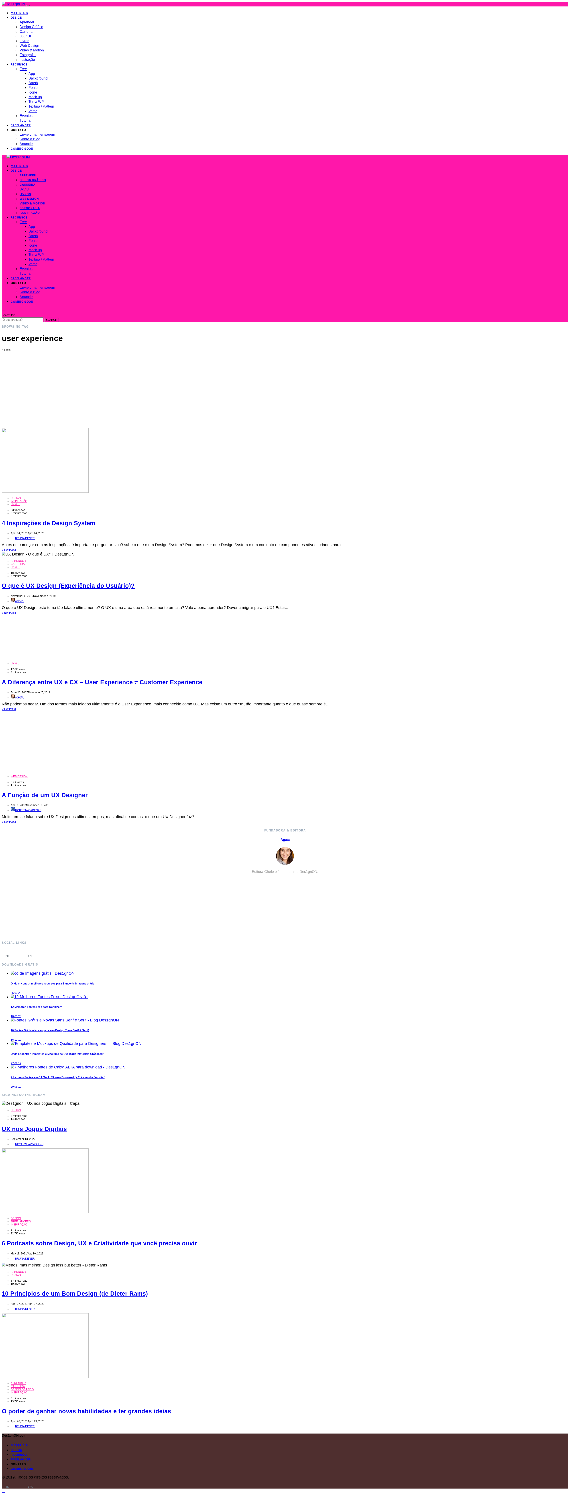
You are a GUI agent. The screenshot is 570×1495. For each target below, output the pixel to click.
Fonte (33, 88)
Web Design (29, 45)
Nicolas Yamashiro (29, 1144)
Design (16, 17)
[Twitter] (42, 953)
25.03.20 (16, 993)
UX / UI (25, 36)
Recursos (19, 64)
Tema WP (36, 102)
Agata (19, 601)
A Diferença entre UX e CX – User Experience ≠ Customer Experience (102, 682)
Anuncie (26, 144)
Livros (24, 41)
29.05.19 (16, 1086)
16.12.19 (16, 1039)
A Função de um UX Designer (45, 795)
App (31, 74)
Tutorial (25, 120)
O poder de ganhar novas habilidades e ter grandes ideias (86, 1411)
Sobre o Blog (30, 139)
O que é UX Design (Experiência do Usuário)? (68, 585)
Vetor (32, 111)
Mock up (35, 97)
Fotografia (28, 55)
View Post (9, 549)
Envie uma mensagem (37, 134)
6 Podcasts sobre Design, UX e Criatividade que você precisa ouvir (99, 1243)
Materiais (19, 13)
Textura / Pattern (41, 106)
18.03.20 (16, 1016)
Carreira (26, 31)
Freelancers (21, 1221)
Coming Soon (22, 148)
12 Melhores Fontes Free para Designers (36, 1007)
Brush (33, 83)
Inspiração (19, 501)
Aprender (27, 22)
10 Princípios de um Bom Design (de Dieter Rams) (75, 1293)
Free (23, 69)
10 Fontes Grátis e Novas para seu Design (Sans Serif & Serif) (50, 1030)
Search (51, 319)
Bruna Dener (25, 538)
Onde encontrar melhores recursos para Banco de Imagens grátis (52, 983)
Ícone (32, 92)
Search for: (8, 315)
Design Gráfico (31, 27)
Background (38, 78)
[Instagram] (18, 953)
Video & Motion (32, 50)
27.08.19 (16, 1063)
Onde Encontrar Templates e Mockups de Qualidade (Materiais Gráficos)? (57, 1054)
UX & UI (15, 504)
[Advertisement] (285, 385)
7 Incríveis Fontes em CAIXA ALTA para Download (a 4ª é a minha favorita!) (58, 1077)
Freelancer (21, 125)
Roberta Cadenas (28, 810)
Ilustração (27, 59)
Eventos (26, 116)
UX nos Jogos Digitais (34, 1129)
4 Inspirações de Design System (48, 523)
